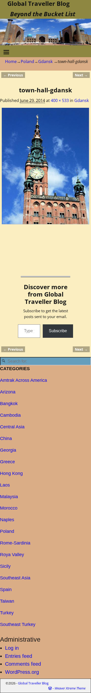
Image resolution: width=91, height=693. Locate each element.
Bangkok (9, 403)
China (6, 438)
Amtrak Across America (23, 380)
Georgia (8, 450)
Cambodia (10, 415)
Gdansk (45, 61)
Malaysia (9, 496)
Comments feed (23, 664)
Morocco (8, 508)
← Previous (13, 75)
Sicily (5, 566)
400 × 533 (60, 100)
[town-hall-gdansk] (45, 166)
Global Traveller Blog (33, 683)
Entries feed (18, 656)
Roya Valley (12, 554)
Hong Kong (11, 473)
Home (11, 61)
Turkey (7, 612)
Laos (5, 485)
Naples (7, 519)
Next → (81, 75)
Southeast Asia (15, 577)
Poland (27, 61)
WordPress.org (22, 672)
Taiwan (7, 601)
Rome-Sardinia (15, 542)
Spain (6, 589)
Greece (7, 461)
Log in (12, 648)
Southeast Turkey (17, 624)
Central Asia (12, 426)
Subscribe (58, 331)
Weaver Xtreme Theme (70, 688)
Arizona (7, 391)
